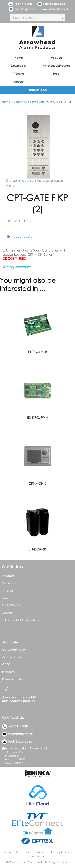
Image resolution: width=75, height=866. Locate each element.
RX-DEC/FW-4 (37, 418)
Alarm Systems (11, 642)
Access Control (12, 657)
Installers (7, 590)
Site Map (40, 852)
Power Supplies (12, 679)
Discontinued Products (28, 101)
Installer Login (38, 89)
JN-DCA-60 (37, 549)
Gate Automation (14, 649)
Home (19, 57)
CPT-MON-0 (37, 483)
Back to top (23, 852)
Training (18, 73)
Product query (21, 236)
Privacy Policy (60, 852)
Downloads (18, 65)
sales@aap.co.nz (54, 3)
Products (8, 575)
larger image (19, 180)
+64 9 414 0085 (23, 3)
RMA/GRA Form (12, 605)
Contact (19, 81)
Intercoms (8, 671)
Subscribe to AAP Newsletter (21, 620)
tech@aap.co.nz (25, 9)
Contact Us (37, 856)
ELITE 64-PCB (37, 352)
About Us (8, 598)
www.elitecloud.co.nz (54, 9)
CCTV (6, 664)
